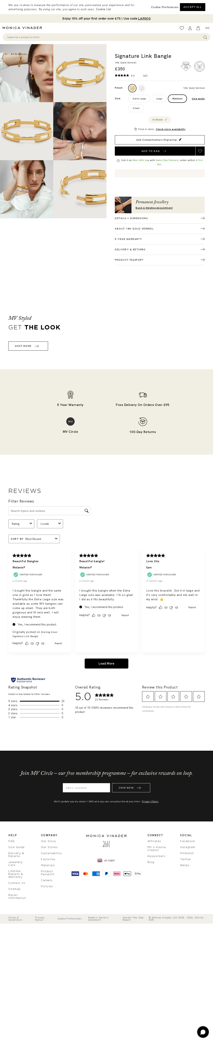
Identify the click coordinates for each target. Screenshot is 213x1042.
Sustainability (51, 853)
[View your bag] (198, 28)
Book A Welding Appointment (154, 208)
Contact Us (16, 883)
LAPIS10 (144, 18)
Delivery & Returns (16, 855)
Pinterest (187, 853)
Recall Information (17, 896)
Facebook (187, 841)
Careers (47, 880)
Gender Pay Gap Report (133, 919)
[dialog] (106, 7)
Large (159, 98)
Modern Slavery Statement (98, 919)
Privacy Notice (40, 919)
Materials (48, 865)
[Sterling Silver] (142, 88)
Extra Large (139, 98)
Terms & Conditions (15, 919)
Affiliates (154, 841)
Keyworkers (156, 856)
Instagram (187, 847)
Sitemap (14, 889)
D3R (151, 919)
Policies (47, 886)
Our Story (48, 841)
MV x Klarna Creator (156, 849)
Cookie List (103, 9)
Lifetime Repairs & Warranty (15, 874)
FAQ (11, 841)
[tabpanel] (79, 73)
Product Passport (47, 873)
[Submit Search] (205, 37)
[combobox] (104, 37)
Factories (48, 859)
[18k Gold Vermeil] (132, 88)
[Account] (190, 28)
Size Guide (16, 847)
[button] (164, 7)
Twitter (185, 859)
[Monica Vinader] (23, 28)
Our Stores (49, 847)
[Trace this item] (186, 66)
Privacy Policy (150, 801)
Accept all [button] (192, 7)
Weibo (185, 865)
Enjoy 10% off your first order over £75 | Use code (106, 18)
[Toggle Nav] (207, 28)
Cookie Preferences (70, 918)
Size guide (198, 98)
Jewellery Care (15, 864)
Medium (177, 98)
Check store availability (170, 129)
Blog (151, 862)
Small (136, 108)
